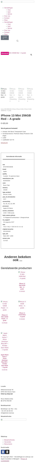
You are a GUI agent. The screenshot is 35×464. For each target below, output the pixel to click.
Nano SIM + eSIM (8, 236)
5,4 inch (5, 240)
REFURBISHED (8, 109)
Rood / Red (6, 185)
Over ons (7, 16)
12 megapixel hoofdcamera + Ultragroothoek (16, 217)
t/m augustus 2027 (8, 222)
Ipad (9, 12)
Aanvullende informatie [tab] (14, 156)
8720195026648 (8, 167)
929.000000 (6, 231)
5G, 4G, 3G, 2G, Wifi (9, 203)
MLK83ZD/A (6, 180)
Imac (9, 10)
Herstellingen (8, 8)
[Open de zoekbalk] (17, 41)
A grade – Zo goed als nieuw (11, 176)
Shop (6, 20)
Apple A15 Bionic (8, 208)
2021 (4, 199)
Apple (5, 171)
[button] (31, 54)
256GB (5, 190)
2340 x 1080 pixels (8, 213)
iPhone (14, 109)
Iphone (10, 14)
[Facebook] (3, 452)
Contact (6, 18)
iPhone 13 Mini (20, 109)
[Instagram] (7, 452)
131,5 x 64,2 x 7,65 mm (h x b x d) (13, 226)
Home (2, 109)
